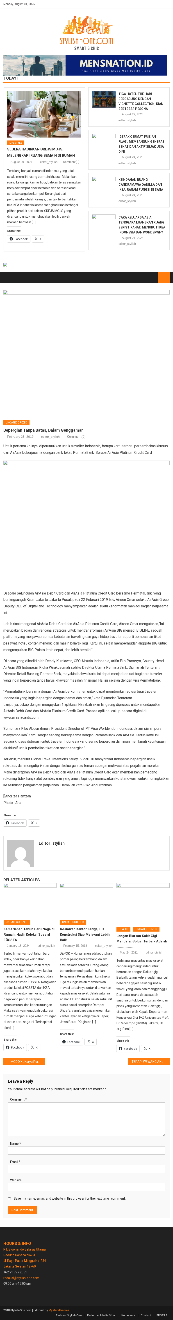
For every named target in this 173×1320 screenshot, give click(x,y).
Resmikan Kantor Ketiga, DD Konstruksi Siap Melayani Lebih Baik (85, 934)
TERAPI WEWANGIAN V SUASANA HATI (150, 1061)
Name (15, 1143)
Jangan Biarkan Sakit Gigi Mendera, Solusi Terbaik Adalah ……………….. (141, 941)
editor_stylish (48, 162)
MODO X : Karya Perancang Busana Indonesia (28, 1061)
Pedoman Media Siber (101, 1315)
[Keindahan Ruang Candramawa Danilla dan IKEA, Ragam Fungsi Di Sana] (104, 185)
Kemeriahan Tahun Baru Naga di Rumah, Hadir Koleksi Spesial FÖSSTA (29, 934)
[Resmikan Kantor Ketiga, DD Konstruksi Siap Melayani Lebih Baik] (86, 899)
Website (16, 1180)
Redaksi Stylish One (69, 1315)
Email (15, 1162)
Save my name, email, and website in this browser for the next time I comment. (70, 1198)
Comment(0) (71, 162)
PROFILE (162, 1315)
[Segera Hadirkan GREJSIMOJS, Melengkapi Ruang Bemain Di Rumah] (44, 114)
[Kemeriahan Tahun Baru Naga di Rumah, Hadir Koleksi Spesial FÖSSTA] (30, 899)
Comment (18, 1099)
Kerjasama (128, 1315)
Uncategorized (16, 422)
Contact (146, 1315)
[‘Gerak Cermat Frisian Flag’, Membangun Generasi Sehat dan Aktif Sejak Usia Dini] (104, 142)
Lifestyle (15, 142)
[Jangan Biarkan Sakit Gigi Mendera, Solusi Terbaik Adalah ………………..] (143, 903)
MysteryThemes (59, 1310)
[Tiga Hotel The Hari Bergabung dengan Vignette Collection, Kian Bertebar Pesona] (104, 99)
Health (123, 929)
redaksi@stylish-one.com (21, 1278)
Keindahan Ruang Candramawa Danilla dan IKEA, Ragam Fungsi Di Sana (140, 184)
